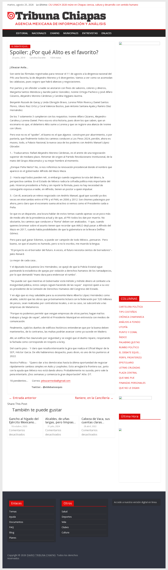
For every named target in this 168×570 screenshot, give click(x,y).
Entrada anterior (22, 398)
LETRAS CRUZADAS (129, 367)
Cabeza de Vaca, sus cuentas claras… (96, 420)
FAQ (11, 527)
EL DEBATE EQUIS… (129, 352)
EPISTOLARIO (126, 362)
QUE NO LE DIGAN (129, 387)
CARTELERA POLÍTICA (131, 306)
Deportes (67, 516)
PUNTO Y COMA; (128, 332)
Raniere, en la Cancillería (94, 398)
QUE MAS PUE (126, 377)
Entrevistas (90, 33)
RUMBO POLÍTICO (129, 347)
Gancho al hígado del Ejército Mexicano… (24, 420)
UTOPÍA (123, 327)
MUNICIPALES (70, 33)
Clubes (65, 527)
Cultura (65, 532)
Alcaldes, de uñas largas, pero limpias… (60, 420)
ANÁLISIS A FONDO (129, 321)
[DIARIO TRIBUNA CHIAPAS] (10, 33)
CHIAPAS (54, 33)
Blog (11, 532)
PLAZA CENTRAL (128, 372)
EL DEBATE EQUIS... (20, 46)
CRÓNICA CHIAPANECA (131, 316)
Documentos (16, 522)
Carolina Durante (38, 57)
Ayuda (12, 516)
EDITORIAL (22, 33)
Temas (13, 511)
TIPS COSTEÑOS (128, 311)
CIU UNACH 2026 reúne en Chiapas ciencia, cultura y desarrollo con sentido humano (93, 4)
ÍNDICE (123, 337)
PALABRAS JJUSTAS (129, 342)
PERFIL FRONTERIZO (130, 357)
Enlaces (106, 33)
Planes (12, 537)
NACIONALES (39, 33)
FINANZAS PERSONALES (132, 382)
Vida (64, 522)
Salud (64, 511)
